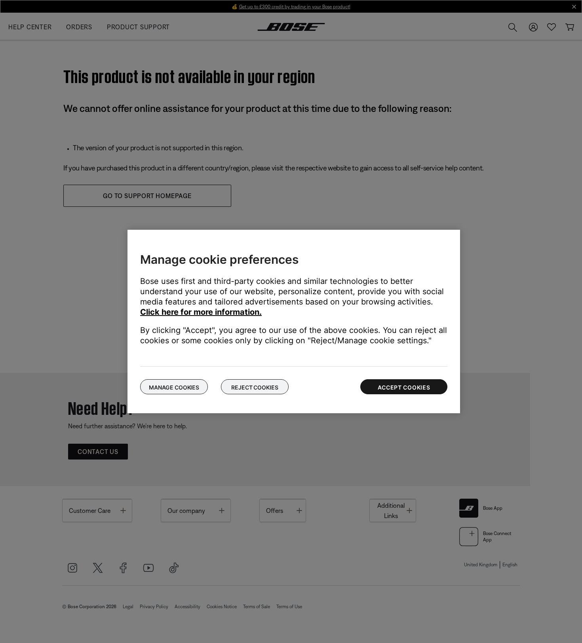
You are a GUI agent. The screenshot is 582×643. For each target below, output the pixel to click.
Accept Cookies (404, 387)
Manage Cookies (174, 387)
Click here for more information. (201, 312)
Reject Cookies (254, 387)
